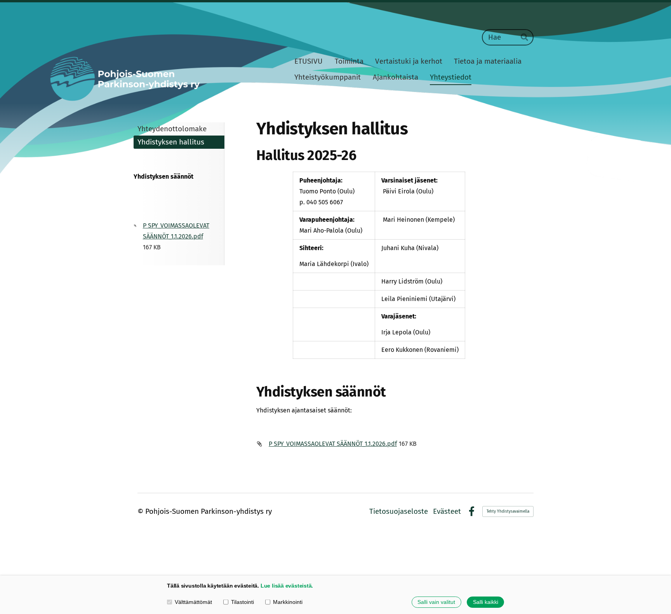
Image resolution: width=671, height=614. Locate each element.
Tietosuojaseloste (398, 511)
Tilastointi (242, 602)
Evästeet (447, 511)
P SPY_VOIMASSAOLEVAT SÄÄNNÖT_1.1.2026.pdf (333, 443)
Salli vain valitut (436, 602)
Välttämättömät (193, 602)
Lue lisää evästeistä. (287, 586)
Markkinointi (287, 602)
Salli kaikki (485, 602)
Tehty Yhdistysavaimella (508, 511)
